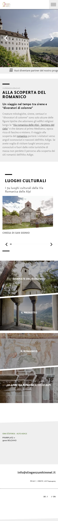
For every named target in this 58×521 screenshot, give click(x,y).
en (54, 497)
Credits (40, 481)
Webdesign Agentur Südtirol (6, 497)
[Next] (51, 38)
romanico (22, 136)
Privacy (33, 481)
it (49, 497)
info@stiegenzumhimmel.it (37, 472)
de (45, 497)
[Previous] (6, 38)
